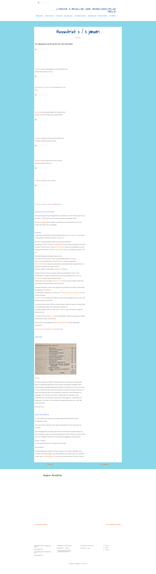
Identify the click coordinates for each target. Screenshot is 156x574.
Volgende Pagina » (114, 524)
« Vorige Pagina (40, 524)
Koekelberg (47, 290)
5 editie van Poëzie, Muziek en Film (71, 292)
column (49, 204)
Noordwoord (64, 322)
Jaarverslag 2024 (38, 555)
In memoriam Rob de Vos (87, 545)
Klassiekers (103, 16)
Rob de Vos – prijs (85, 548)
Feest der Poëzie (40, 298)
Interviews (49, 16)
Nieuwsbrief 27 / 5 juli (47, 497)
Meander (39, 16)
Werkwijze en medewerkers (64, 545)
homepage (42, 222)
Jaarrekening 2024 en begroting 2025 (42, 552)
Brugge (73, 259)
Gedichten (92, 16)
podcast (73, 235)
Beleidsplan (60, 548)
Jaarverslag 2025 (38, 549)
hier (63, 238)
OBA (57, 322)
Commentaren (80, 16)
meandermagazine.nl (49, 456)
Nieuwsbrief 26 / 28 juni (48, 512)
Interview (38, 138)
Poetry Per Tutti (57, 281)
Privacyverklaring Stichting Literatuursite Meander (64, 551)
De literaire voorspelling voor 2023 (45, 329)
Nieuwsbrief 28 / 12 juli (47, 483)
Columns (59, 16)
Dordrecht (63, 309)
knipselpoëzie (58, 244)
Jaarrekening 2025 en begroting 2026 (42, 546)
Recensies (69, 16)
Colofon (67, 548)
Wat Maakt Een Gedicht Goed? (44, 87)
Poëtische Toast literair (56, 249)
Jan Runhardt (84, 563)
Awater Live (50, 316)
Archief (113, 16)
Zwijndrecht (57, 269)
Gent (62, 261)
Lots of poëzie (60, 247)
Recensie (37, 69)
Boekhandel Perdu (40, 264)
